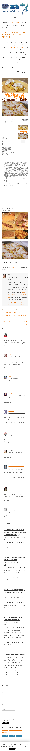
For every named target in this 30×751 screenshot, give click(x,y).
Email (3, 709)
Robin (10, 488)
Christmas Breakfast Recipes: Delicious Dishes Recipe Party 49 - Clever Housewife (15, 532)
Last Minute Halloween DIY (13, 655)
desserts (15, 309)
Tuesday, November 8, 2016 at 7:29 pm (17, 336)
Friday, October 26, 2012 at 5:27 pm (17, 435)
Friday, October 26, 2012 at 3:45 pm (17, 452)
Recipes (7, 307)
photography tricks (14, 295)
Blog (20, 302)
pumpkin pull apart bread (15, 47)
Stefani (10, 393)
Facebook (22, 305)
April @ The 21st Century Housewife (16, 466)
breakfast (8, 309)
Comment (4, 692)
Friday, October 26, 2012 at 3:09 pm (17, 469)
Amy (9, 433)
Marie (10, 354)
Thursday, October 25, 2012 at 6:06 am (17, 490)
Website (3, 715)
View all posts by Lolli (12, 303)
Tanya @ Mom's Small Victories (15, 334)
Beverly (10, 376)
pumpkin (20, 309)
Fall (17, 309)
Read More (18, 748)
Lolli (9, 450)
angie (10, 508)
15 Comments (19, 39)
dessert (12, 309)
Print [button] (23, 142)
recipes (24, 292)
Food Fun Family (15, 7)
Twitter (25, 302)
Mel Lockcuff (11, 411)
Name (3, 704)
